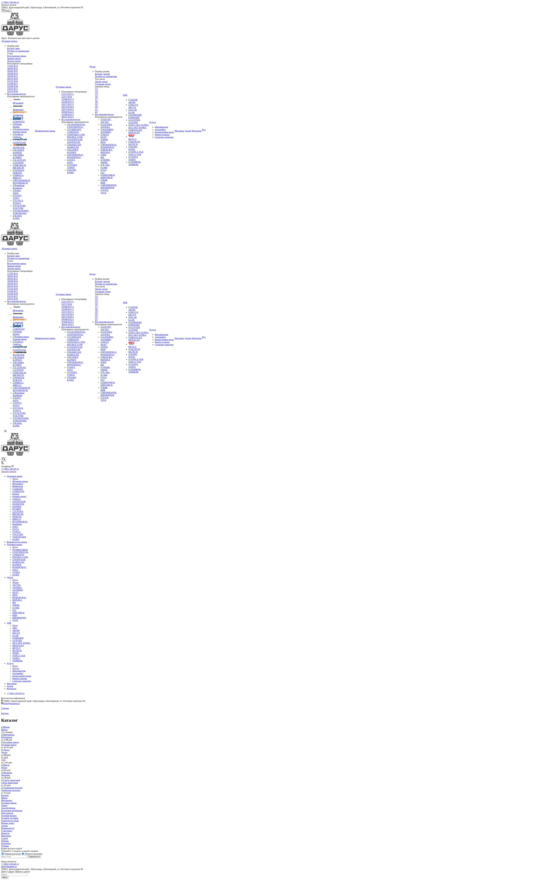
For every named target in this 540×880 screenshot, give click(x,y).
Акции (4, 826)
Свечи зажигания (9, 783)
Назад (15, 479)
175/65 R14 (12, 66)
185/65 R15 (12, 71)
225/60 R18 (12, 86)
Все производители (16, 94)
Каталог (5, 795)
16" (96, 97)
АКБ (14, 628)
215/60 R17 (12, 84)
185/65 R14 (12, 68)
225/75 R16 (66, 97)
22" (96, 112)
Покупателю (7, 813)
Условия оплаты (9, 815)
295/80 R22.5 (67, 112)
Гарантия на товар (10, 820)
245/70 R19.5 (67, 107)
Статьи (4, 838)
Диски (15, 582)
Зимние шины (14, 58)
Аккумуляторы (8, 808)
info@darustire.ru (12, 703)
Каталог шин (13, 48)
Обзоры (5, 841)
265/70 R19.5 (67, 109)
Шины (4, 729)
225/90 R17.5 (67, 102)
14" (96, 91)
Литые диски (101, 81)
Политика (6, 843)
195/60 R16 (12, 73)
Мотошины (6, 737)
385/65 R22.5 (67, 117)
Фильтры (5, 775)
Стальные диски (103, 84)
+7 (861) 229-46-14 (10, 2)
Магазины (6, 836)
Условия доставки (9, 818)
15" (96, 94)
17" (96, 99)
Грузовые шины (20, 549)
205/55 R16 (12, 79)
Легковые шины (20, 481)
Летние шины (14, 61)
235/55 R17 (12, 89)
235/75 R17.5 (67, 104)
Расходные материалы (11, 810)
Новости (5, 833)
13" (96, 89)
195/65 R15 (12, 76)
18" (96, 102)
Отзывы (5, 846)
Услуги (15, 668)
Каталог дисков (102, 74)
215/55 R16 (12, 81)
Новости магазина (33, 854)
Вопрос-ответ (7, 823)
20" (96, 107)
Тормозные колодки (10, 790)
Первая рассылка (12, 854)
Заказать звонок (8, 471)
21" (96, 109)
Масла (4, 767)
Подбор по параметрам (18, 51)
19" (96, 104)
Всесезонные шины (16, 56)
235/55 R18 (12, 91)
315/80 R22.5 (67, 114)
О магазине (6, 831)
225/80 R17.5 (67, 99)
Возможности (7, 828)
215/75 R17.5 (67, 94)
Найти (4, 877)
